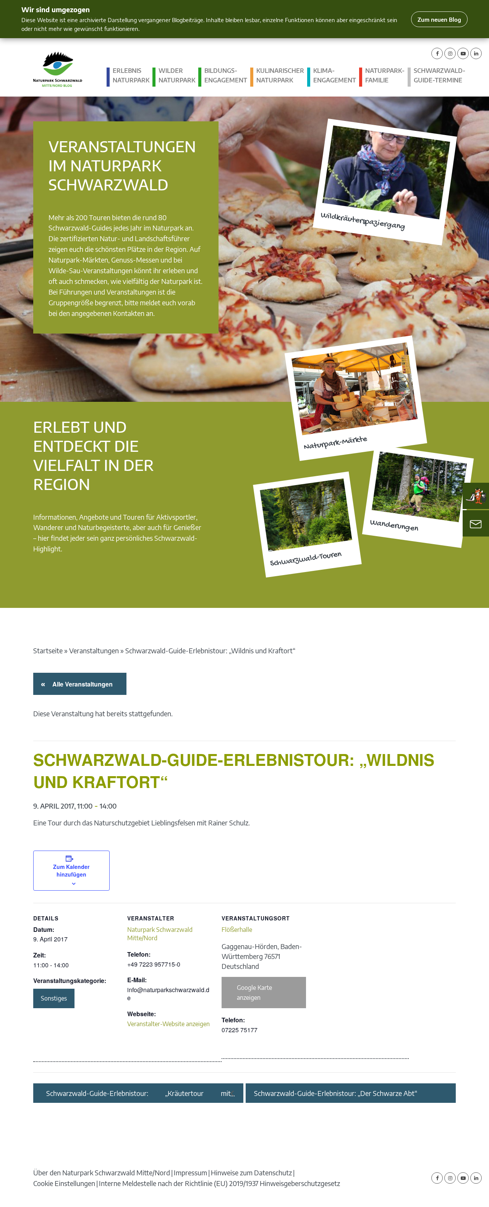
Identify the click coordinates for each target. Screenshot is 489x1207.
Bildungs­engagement (225, 75)
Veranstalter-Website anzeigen (168, 1024)
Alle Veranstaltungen (81, 684)
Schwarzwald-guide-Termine (439, 75)
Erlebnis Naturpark (131, 75)
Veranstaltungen (94, 650)
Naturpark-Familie (385, 75)
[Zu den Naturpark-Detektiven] (476, 496)
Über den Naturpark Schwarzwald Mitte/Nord (101, 1172)
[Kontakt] (476, 523)
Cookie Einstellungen (64, 1183)
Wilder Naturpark (177, 75)
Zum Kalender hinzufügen (71, 870)
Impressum (190, 1172)
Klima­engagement (334, 75)
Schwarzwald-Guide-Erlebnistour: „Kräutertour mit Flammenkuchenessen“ (138, 1093)
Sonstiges (54, 998)
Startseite (48, 650)
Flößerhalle (237, 929)
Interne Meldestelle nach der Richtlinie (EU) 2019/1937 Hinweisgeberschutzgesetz (219, 1183)
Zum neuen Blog (439, 19)
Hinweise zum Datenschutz (251, 1172)
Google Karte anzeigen (254, 992)
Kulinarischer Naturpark (280, 75)
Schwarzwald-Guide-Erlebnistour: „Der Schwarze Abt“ (335, 1093)
